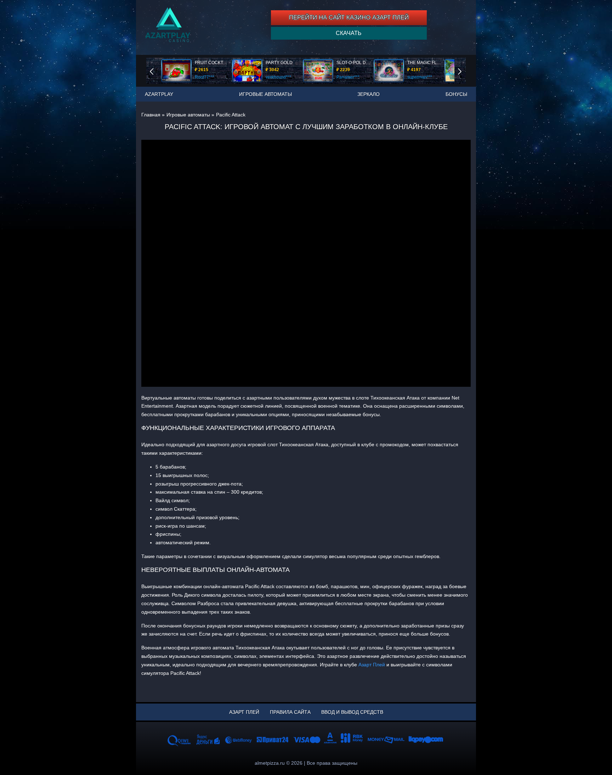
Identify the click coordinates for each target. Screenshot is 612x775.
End (156, 71)
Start (465, 71)
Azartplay (159, 94)
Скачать (349, 33)
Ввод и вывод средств (352, 712)
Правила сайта (290, 712)
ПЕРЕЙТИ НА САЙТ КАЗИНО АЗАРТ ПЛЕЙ (349, 17)
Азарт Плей (371, 664)
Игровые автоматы (265, 94)
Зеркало (368, 94)
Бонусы (456, 94)
